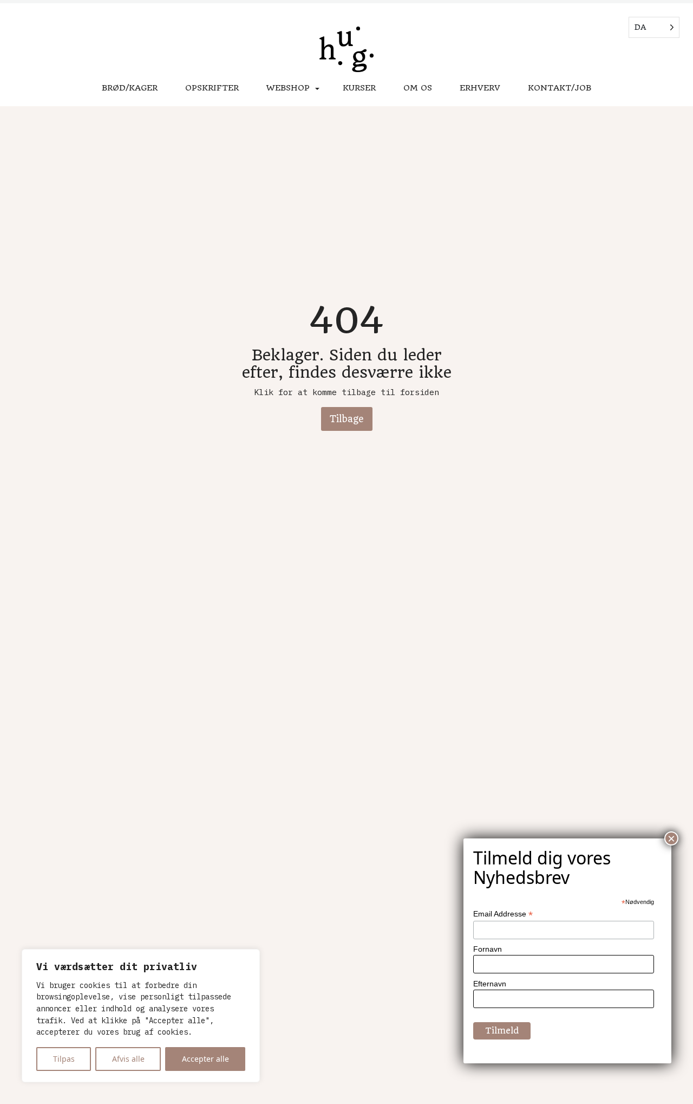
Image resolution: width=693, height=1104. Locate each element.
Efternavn (489, 983)
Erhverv (480, 88)
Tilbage (347, 419)
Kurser (359, 88)
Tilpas (64, 1059)
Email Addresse (503, 914)
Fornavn (487, 949)
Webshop (288, 88)
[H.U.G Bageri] (346, 51)
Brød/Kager (130, 88)
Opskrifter (212, 88)
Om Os (417, 88)
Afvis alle (128, 1059)
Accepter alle (205, 1059)
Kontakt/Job (559, 88)
